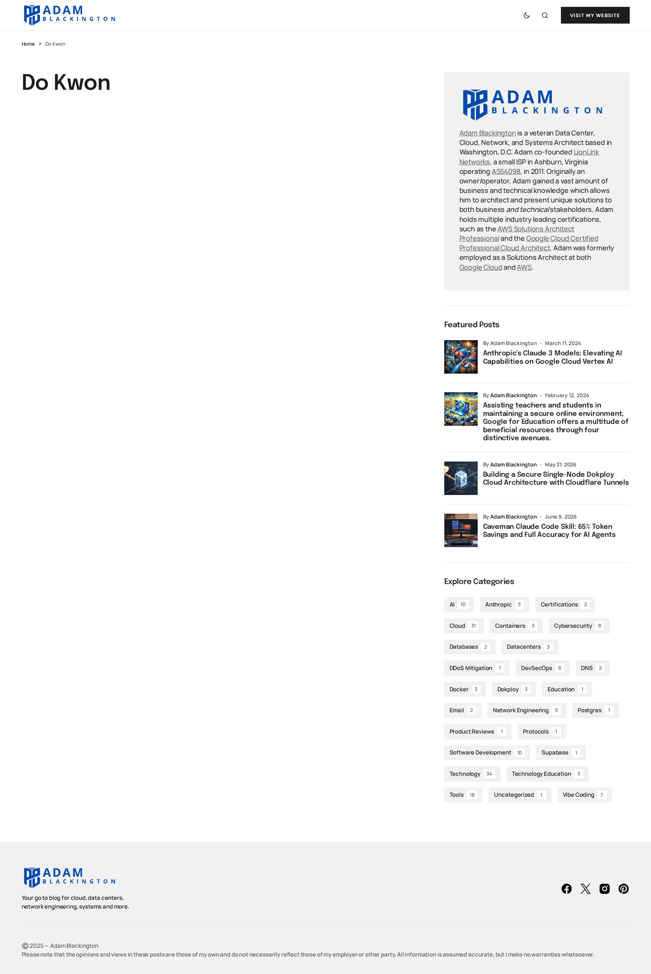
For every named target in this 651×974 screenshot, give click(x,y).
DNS (591, 668)
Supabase (559, 752)
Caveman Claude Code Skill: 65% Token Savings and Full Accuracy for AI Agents (549, 531)
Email (461, 710)
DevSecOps (541, 668)
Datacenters (528, 647)
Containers (514, 626)
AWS (524, 267)
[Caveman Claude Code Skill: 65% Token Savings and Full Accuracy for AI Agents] (461, 530)
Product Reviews (476, 731)
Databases (469, 647)
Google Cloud (480, 267)
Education (565, 689)
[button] (526, 15)
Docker (464, 689)
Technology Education (546, 774)
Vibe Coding (583, 795)
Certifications (564, 604)
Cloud (463, 626)
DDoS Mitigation (475, 668)
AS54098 (506, 171)
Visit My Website (595, 15)
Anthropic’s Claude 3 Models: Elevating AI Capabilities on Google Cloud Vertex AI (552, 357)
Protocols (540, 731)
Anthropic (503, 604)
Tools (462, 795)
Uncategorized (518, 795)
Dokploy (512, 689)
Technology (471, 774)
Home (28, 43)
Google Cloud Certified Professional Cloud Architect (529, 243)
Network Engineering (525, 710)
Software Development (486, 752)
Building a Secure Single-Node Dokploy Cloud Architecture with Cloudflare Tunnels (556, 479)
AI (458, 604)
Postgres (594, 710)
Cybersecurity (577, 626)
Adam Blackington (487, 132)
